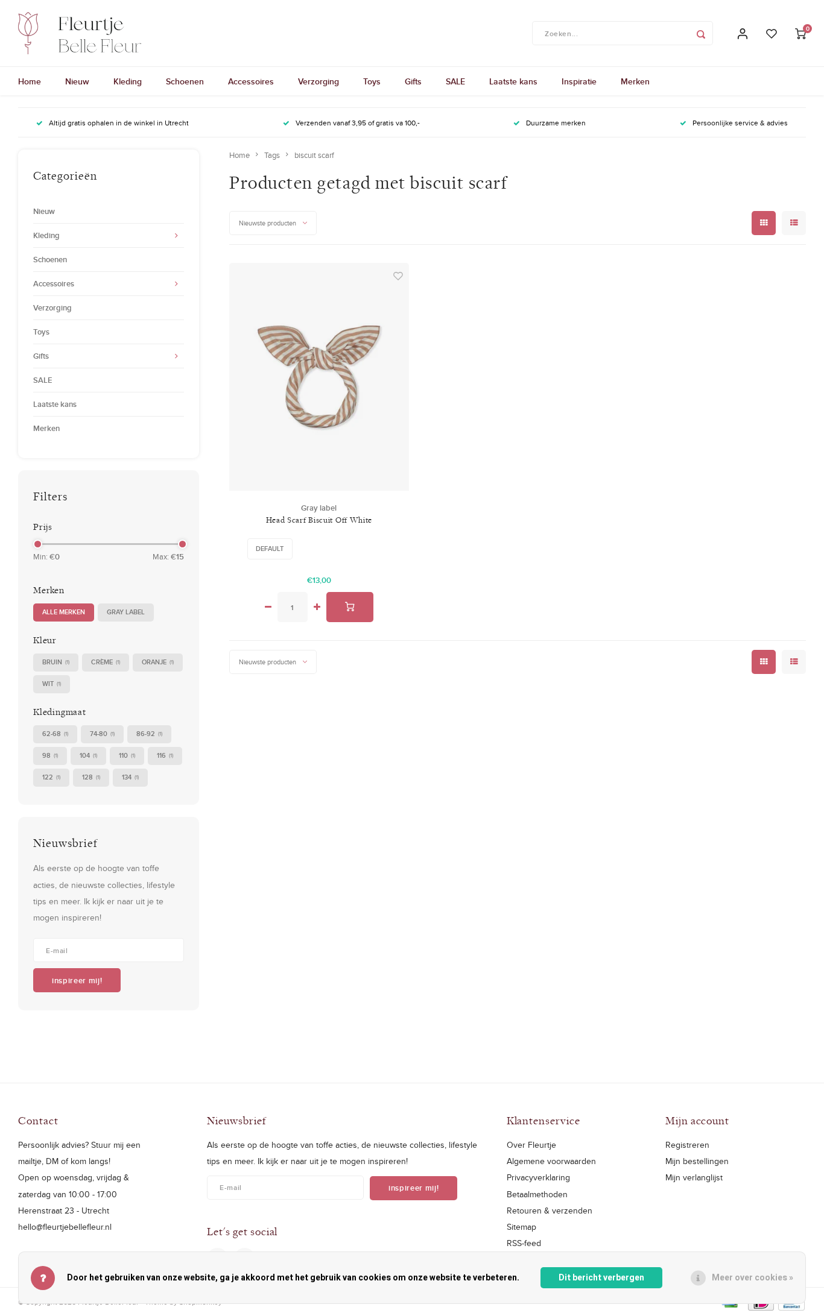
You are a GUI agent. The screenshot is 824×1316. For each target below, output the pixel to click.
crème (105, 662)
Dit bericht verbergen (601, 1277)
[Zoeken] (701, 33)
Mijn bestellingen (697, 1161)
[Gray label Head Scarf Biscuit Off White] (319, 377)
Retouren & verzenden (549, 1210)
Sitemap (521, 1227)
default (270, 548)
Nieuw (77, 81)
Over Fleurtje (531, 1145)
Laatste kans (513, 81)
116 (165, 755)
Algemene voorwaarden (551, 1161)
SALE (455, 81)
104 (88, 755)
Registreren (687, 1145)
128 (91, 777)
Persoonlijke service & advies (740, 123)
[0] (800, 33)
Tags (272, 155)
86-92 (149, 733)
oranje (158, 662)
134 (130, 777)
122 (51, 777)
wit (51, 683)
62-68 (55, 733)
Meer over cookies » (752, 1277)
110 (127, 755)
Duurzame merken (556, 123)
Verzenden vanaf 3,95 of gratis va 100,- (358, 123)
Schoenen (185, 81)
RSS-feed (524, 1243)
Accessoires (251, 81)
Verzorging (318, 81)
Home (29, 81)
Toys (372, 81)
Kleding (127, 81)
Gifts (413, 81)
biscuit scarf (314, 155)
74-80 (102, 733)
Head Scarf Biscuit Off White (319, 519)
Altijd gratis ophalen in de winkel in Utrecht (119, 123)
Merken (635, 81)
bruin (55, 662)
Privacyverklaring (538, 1177)
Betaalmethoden (537, 1194)
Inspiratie (579, 81)
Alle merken (63, 612)
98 (50, 755)
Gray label (126, 612)
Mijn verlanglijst (694, 1177)
